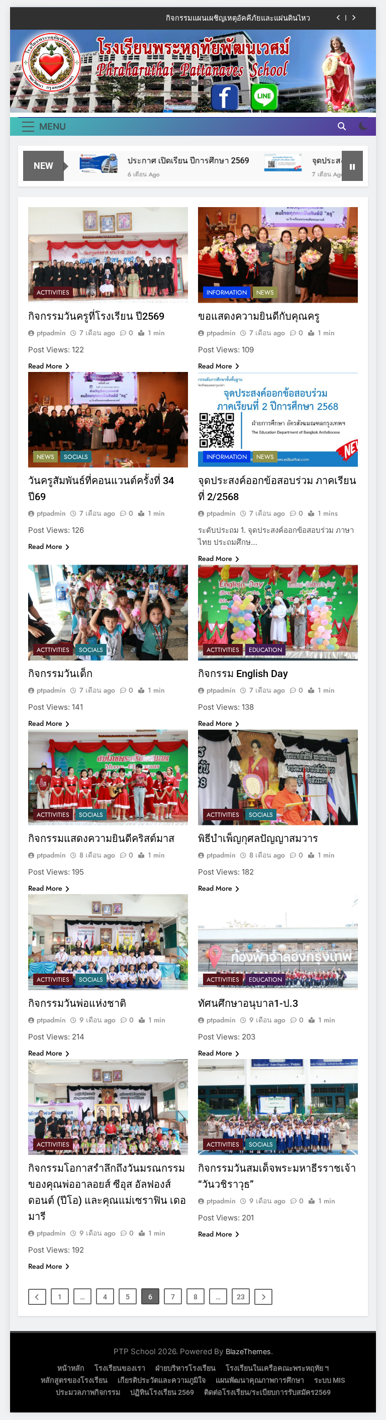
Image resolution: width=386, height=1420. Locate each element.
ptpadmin (51, 333)
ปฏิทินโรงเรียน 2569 (162, 1392)
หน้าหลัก (70, 1368)
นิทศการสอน (289, 19)
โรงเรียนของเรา (119, 1368)
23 (241, 1297)
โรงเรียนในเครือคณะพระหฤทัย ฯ (277, 1368)
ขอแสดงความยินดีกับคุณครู (259, 316)
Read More (45, 366)
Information (227, 292)
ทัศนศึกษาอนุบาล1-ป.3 (248, 1003)
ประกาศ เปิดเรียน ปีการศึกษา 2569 (161, 160)
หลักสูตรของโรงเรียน (74, 1380)
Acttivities (53, 292)
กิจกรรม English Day (243, 674)
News (265, 292)
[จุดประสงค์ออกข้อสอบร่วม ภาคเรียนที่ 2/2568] (255, 162)
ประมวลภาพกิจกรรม (88, 1392)
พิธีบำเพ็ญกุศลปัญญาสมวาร (258, 838)
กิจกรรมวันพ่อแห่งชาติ (77, 1003)
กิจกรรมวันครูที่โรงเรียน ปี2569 (96, 316)
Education (265, 649)
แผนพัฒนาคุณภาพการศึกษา (260, 1380)
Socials (76, 456)
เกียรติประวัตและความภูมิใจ (162, 1380)
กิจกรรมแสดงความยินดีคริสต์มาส (101, 838)
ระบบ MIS (329, 1380)
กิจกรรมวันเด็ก (60, 674)
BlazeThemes (248, 1351)
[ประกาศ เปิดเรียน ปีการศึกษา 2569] (71, 163)
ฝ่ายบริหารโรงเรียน (185, 1368)
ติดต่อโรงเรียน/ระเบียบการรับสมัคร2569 (267, 1392)
